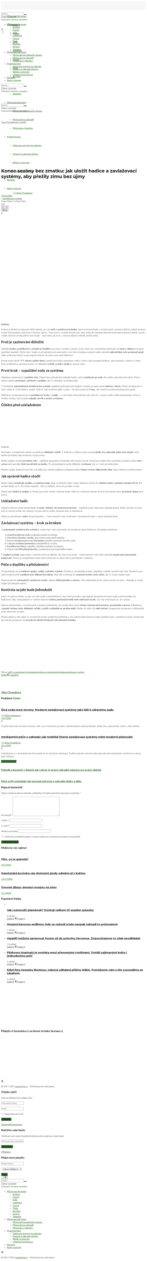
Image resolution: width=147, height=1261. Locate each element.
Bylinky (16, 27)
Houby (16, 30)
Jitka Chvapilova (24, 193)
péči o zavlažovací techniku (21, 672)
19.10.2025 (6, 195)
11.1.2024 (6, 893)
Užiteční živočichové (23, 74)
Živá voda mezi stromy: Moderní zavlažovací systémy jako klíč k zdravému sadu (57, 709)
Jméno (5, 820)
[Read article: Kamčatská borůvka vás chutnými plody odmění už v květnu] (73, 867)
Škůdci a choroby (21, 71)
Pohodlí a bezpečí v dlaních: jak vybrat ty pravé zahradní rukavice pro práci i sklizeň (51, 770)
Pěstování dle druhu (16, 16)
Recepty (11, 179)
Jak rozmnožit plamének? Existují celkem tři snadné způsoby (50, 910)
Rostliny (17, 76)
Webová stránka (9, 831)
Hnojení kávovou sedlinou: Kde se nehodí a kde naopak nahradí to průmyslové (62, 924)
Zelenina (17, 49)
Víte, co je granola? (14, 859)
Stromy (16, 46)
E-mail (5, 825)
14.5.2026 (6, 718)
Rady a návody (14, 80)
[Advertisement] (73, 145)
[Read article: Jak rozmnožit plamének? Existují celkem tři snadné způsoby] (76, 904)
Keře (15, 32)
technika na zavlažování (46, 672)
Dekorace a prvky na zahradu (27, 66)
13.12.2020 (6, 879)
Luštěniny (17, 35)
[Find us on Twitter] (2, 29)
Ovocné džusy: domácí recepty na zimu (29, 887)
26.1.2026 (6, 745)
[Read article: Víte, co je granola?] (73, 853)
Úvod (4, 122)
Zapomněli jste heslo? (11, 1124)
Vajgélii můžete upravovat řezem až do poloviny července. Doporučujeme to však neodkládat (73, 938)
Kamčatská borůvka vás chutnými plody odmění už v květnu (43, 873)
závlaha (61, 672)
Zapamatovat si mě (13, 1113)
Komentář (6, 815)
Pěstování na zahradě (23, 119)
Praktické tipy (14, 63)
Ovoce (16, 38)
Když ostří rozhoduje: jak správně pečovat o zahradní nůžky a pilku (41, 781)
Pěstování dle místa (16, 52)
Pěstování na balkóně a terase (27, 55)
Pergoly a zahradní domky (25, 69)
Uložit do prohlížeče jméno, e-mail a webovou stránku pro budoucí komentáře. (42, 836)
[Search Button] (25, 14)
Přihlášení (6, 1151)
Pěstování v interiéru (23, 60)
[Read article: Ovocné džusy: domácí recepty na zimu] (73, 881)
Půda (15, 41)
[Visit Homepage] (15, 10)
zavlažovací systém (74, 672)
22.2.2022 (6, 864)
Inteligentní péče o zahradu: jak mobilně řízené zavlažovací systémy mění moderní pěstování (67, 737)
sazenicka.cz (21, 1086)
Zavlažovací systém (16, 122)
